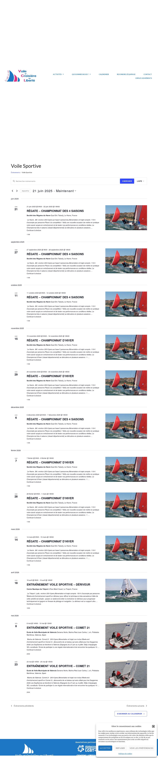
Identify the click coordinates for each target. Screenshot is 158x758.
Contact (148, 74)
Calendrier (104, 74)
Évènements (15, 172)
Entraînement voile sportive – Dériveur (58, 584)
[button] (153, 726)
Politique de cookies (125, 754)
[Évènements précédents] (12, 190)
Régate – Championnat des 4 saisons (55, 211)
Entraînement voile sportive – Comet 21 (58, 628)
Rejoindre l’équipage (126, 74)
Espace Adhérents (144, 78)
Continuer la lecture (34, 230)
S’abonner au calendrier (129, 714)
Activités (57, 74)
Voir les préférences (141, 748)
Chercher (127, 181)
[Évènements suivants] (16, 190)
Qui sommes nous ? (80, 74)
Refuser (120, 748)
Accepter (105, 748)
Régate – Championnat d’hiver (50, 340)
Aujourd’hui (25, 191)
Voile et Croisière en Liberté (34, 756)
